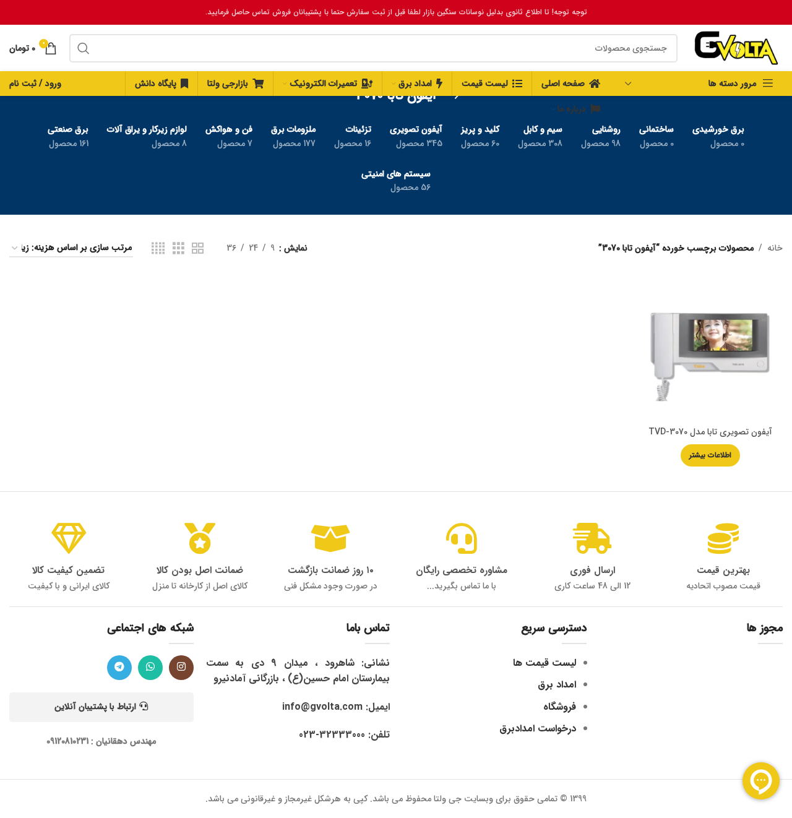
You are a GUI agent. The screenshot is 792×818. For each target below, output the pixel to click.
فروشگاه (559, 707)
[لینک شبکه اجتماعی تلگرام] (119, 667)
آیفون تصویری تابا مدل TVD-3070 (710, 432)
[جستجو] (83, 48)
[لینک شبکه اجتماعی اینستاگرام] (181, 667)
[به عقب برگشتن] (451, 96)
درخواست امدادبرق (537, 728)
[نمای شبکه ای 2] (198, 249)
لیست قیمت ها (544, 663)
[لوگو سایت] (736, 47)
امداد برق (557, 684)
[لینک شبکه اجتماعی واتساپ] (150, 667)
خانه (775, 248)
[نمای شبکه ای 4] (158, 249)
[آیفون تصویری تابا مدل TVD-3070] (710, 348)
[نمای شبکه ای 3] (178, 249)
